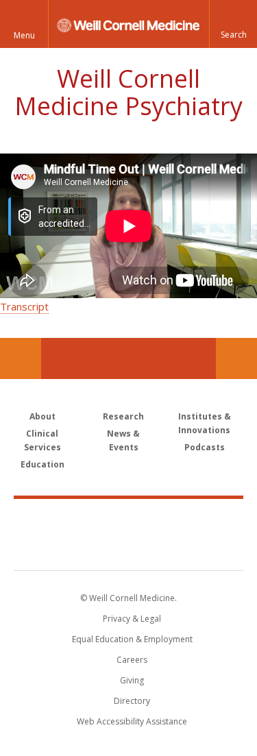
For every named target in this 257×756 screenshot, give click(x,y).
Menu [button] (24, 35)
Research (123, 416)
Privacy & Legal (132, 618)
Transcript (24, 306)
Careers (132, 660)
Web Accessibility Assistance (132, 721)
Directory (132, 701)
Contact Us (236, 358)
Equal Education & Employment (132, 639)
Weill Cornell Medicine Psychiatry (128, 92)
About (42, 416)
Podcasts (204, 447)
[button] (233, 24)
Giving (132, 680)
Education (42, 464)
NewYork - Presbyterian (128, 548)
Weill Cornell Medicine (129, 519)
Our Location (20, 358)
